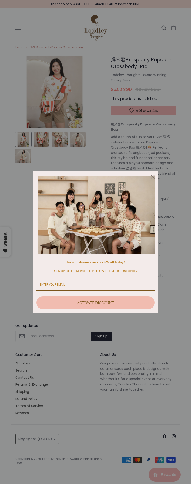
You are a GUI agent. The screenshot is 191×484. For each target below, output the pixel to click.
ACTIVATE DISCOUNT (95, 302)
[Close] (152, 176)
